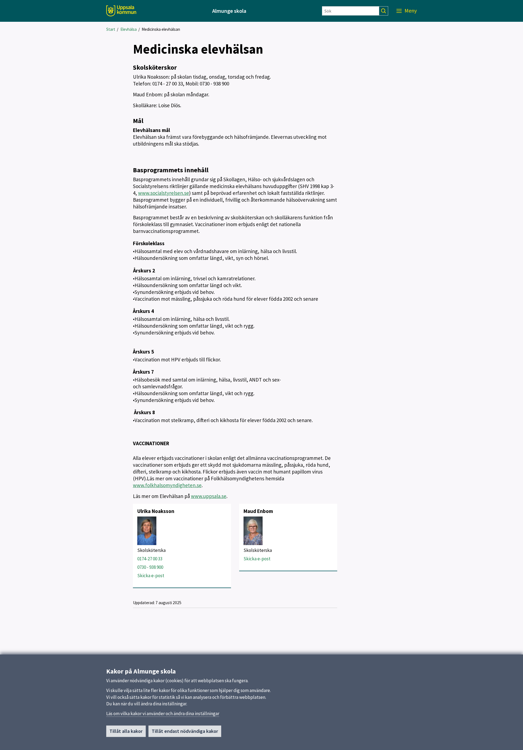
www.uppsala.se (208, 496)
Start (110, 29)
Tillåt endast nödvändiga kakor (185, 731)
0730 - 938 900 (150, 567)
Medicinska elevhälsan (161, 29)
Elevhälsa (128, 29)
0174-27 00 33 (149, 559)
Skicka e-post (150, 576)
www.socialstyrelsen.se (163, 193)
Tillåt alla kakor (126, 731)
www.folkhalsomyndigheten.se (167, 485)
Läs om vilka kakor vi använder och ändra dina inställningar (162, 714)
